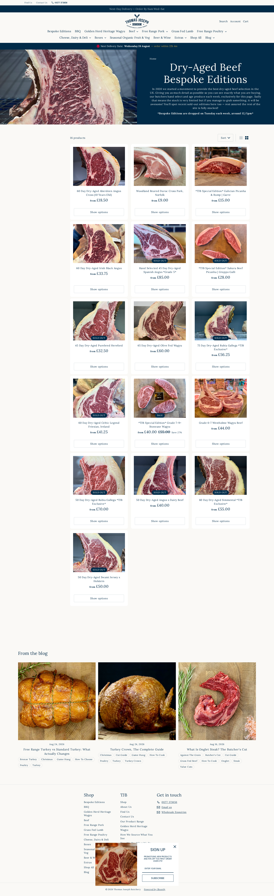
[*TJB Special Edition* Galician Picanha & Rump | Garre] (221, 175)
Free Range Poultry (210, 31)
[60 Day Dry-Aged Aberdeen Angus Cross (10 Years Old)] (99, 175)
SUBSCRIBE (157, 878)
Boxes (99, 37)
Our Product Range (132, 821)
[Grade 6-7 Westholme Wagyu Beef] (221, 405)
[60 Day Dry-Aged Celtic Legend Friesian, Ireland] (99, 407)
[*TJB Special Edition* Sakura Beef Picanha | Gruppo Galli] (221, 252)
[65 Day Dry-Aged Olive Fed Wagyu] (160, 327)
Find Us (28, 2)
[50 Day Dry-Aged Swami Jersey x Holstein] (99, 561)
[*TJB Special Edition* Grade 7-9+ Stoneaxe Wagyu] (160, 407)
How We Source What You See (136, 836)
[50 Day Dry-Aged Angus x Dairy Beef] (160, 482)
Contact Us (41, 2)
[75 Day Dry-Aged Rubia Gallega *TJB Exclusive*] (221, 329)
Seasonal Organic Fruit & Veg (130, 37)
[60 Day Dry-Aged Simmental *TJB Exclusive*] (221, 484)
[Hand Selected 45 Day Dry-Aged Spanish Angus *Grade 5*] (160, 252)
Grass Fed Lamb (182, 31)
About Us (125, 806)
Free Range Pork (153, 31)
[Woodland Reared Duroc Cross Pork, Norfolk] (160, 175)
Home (153, 58)
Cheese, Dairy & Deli (73, 37)
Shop (123, 802)
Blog (208, 37)
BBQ (78, 31)
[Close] (175, 846)
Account (235, 21)
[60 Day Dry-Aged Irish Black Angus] (99, 250)
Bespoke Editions (59, 31)
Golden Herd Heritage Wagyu (105, 31)
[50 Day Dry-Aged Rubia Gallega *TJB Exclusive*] (99, 484)
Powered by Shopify (154, 889)
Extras (179, 37)
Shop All (196, 37)
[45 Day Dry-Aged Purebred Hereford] (99, 327)
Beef (132, 31)
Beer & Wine (162, 37)
